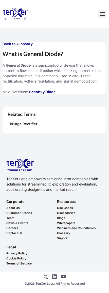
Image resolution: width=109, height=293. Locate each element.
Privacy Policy (16, 253)
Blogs (61, 218)
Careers (12, 228)
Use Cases (65, 208)
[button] (102, 14)
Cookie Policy (16, 258)
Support (62, 238)
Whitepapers (66, 223)
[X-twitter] (45, 276)
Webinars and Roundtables (76, 228)
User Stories (66, 213)
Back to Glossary (18, 44)
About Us (13, 208)
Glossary (63, 233)
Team (10, 218)
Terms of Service (19, 263)
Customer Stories (19, 213)
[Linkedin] (54, 276)
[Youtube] (63, 276)
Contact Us (14, 233)
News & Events (17, 223)
